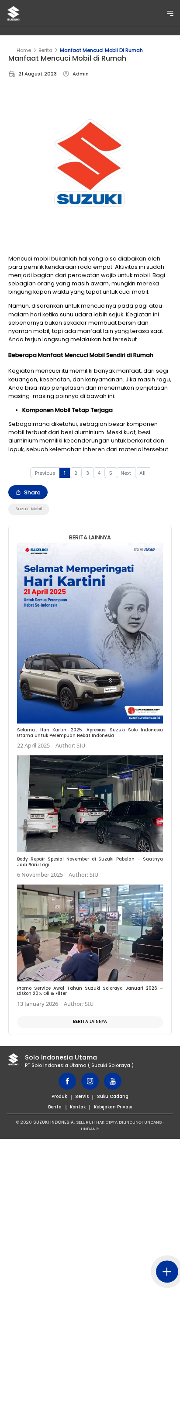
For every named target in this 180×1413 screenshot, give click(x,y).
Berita (45, 50)
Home (24, 50)
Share (32, 492)
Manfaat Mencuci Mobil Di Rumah (101, 50)
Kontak (78, 1107)
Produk (59, 1096)
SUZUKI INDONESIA (53, 1122)
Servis (82, 1096)
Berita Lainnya (90, 1021)
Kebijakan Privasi (113, 1107)
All (142, 473)
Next (126, 473)
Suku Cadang (112, 1096)
